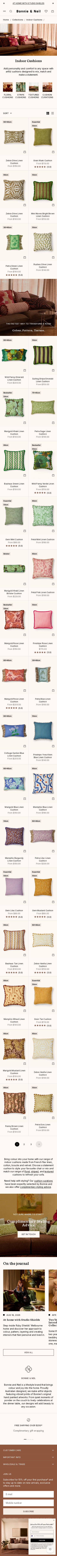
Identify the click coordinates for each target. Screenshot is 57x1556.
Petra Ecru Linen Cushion (42, 1126)
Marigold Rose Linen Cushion (14, 645)
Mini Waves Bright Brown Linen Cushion (42, 215)
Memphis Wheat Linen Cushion (14, 1021)
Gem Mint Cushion (14, 540)
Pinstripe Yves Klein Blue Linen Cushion (42, 756)
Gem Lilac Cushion (14, 911)
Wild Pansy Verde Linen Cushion (43, 485)
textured (49, 1171)
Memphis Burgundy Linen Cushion (14, 859)
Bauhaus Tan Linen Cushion (14, 965)
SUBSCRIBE (42, 1540)
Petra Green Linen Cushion (14, 267)
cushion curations (43, 1180)
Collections (17, 20)
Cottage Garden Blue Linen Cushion (14, 754)
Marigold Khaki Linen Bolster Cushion (14, 592)
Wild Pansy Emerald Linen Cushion (14, 379)
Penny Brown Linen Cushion (14, 1128)
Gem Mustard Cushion (42, 911)
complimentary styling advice (35, 1187)
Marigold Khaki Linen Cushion (14, 433)
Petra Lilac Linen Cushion (43, 859)
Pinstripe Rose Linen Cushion (43, 645)
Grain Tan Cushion (42, 1019)
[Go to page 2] (39, 1144)
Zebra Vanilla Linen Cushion (43, 965)
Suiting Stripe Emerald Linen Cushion (42, 380)
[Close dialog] (54, 1520)
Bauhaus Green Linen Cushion (14, 485)
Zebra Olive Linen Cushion (14, 162)
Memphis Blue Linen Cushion (42, 809)
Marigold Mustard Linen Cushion (14, 1072)
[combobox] (33, 1535)
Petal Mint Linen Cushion (42, 540)
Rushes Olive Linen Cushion (43, 266)
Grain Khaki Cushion (42, 161)
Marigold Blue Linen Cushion (14, 809)
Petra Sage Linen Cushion (43, 433)
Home (6, 20)
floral (27, 1171)
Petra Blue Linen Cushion (43, 700)
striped (34, 1171)
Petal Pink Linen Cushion (42, 593)
